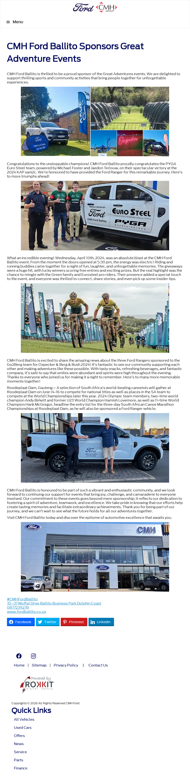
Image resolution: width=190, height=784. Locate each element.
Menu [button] (18, 22)
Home (19, 665)
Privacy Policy (66, 665)
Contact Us (98, 665)
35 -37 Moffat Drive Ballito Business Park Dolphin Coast (54, 603)
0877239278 (18, 608)
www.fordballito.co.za (26, 612)
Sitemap (39, 665)
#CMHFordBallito (22, 599)
